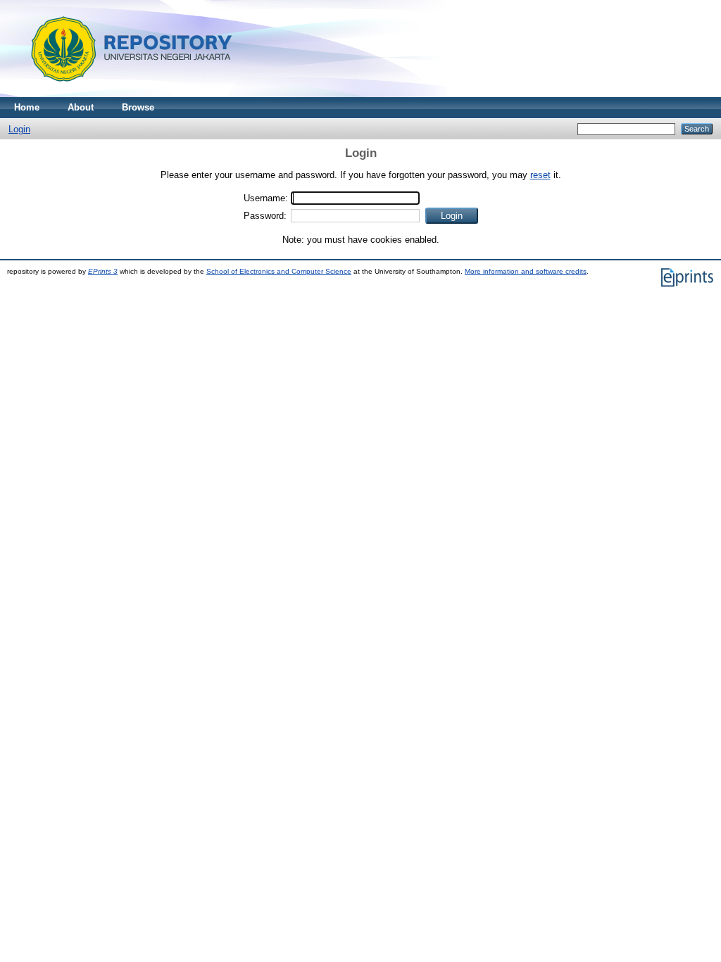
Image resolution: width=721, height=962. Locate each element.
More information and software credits (526, 271)
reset (540, 175)
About (81, 107)
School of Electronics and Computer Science (278, 271)
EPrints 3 (103, 271)
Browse (138, 107)
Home (26, 107)
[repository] (126, 94)
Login (19, 129)
